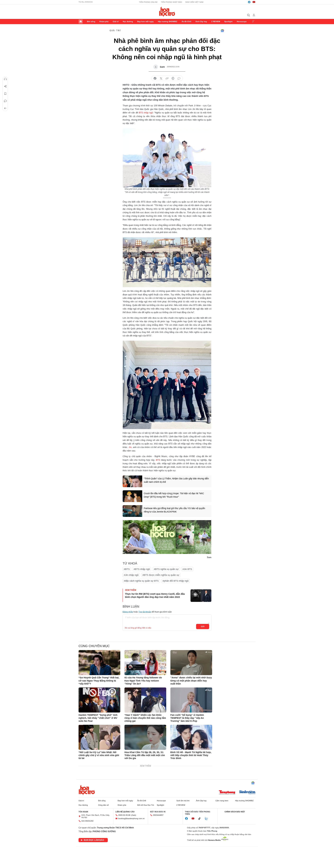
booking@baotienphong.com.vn (131, 818)
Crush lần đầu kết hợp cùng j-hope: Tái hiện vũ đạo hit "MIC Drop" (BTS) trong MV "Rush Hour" (174, 495)
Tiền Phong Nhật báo (171, 2)
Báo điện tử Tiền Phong (167, 11)
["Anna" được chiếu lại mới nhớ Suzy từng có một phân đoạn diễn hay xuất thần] (191, 662)
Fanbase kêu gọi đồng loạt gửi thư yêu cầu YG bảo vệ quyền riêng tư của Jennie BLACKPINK (174, 510)
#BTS (127, 569)
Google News (222, 31)
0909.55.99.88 (124, 815)
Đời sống (91, 21)
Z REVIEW (215, 21)
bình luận (179, 78)
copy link (167, 78)
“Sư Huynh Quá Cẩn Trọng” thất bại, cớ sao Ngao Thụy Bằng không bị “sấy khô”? (99, 680)
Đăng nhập (128, 612)
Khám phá (103, 21)
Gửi (202, 626)
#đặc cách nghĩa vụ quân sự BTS (141, 581)
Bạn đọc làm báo (94, 840)
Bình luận (5, 101)
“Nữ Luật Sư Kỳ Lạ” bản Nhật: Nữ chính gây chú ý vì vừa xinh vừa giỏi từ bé (99, 755)
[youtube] (253, 2)
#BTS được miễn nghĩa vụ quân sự (160, 575)
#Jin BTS (187, 569)
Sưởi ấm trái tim (183, 801)
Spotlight (228, 21)
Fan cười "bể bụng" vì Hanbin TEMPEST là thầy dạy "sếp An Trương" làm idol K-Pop (187, 718)
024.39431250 (87, 821)
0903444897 (158, 815)
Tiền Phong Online (148, 2)
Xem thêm (253, 21)
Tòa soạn (83, 812)
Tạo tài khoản (145, 612)
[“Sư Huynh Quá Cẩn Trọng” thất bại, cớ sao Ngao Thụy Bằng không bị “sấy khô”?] (99, 662)
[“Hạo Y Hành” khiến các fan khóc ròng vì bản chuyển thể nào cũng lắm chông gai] (145, 700)
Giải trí (116, 21)
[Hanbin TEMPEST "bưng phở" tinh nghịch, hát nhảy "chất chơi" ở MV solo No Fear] (99, 700)
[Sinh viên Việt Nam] (247, 792)
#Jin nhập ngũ (131, 575)
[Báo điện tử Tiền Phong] (227, 792)
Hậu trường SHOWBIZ (167, 21)
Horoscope (242, 21)
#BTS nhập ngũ (142, 569)
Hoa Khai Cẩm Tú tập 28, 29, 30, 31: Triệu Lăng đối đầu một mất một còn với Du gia (144, 755)
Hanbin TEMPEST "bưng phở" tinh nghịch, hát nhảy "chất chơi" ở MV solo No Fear (98, 718)
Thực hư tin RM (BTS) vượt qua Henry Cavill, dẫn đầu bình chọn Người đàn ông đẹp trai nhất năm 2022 (155, 595)
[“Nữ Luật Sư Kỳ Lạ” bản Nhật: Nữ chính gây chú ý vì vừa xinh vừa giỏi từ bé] (99, 737)
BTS (158, 460)
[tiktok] (201, 818)
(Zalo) (133, 815)
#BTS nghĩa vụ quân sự (166, 569)
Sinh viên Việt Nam (194, 2)
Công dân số (103, 805)
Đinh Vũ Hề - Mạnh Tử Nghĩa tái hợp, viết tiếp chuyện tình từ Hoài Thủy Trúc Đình (190, 755)
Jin (130, 447)
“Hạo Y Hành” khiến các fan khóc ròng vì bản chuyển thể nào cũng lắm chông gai (145, 718)
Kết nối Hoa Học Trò (145, 805)
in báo (173, 78)
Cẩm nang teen (222, 801)
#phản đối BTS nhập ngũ (176, 581)
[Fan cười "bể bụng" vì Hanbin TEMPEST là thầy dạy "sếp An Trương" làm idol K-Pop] (191, 700)
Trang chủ (81, 21)
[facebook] (249, 2)
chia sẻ (155, 78)
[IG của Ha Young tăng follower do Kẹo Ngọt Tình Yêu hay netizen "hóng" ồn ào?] (145, 662)
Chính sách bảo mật (235, 812)
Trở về (5, 108)
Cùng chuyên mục (94, 646)
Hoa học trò (87, 790)
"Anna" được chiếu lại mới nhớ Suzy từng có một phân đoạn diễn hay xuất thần (191, 680)
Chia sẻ (5, 86)
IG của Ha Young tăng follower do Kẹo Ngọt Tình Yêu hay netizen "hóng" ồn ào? (143, 680)
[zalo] (207, 818)
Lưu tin (5, 93)
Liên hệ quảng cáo (125, 812)
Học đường (128, 21)
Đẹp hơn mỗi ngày (145, 21)
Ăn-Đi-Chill (186, 21)
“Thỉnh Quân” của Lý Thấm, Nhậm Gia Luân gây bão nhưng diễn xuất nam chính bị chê (176, 480)
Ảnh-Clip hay (201, 21)
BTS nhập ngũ (146, 112)
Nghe (5, 79)
